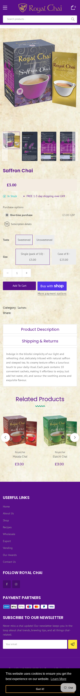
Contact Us (9, 562)
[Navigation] (5, 7)
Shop (6, 520)
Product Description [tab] (40, 329)
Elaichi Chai (60, 456)
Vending (8, 548)
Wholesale (9, 534)
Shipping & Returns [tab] (40, 341)
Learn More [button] (58, 679)
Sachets (21, 307)
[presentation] (5, 437)
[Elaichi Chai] (60, 431)
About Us (8, 513)
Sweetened (24, 240)
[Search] (73, 19)
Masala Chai (20, 456)
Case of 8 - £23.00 (64, 256)
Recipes (7, 527)
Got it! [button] (40, 689)
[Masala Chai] (20, 431)
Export (7, 541)
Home (6, 506)
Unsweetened (44, 240)
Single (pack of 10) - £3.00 (32, 256)
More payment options (52, 293)
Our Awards (10, 555)
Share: (7, 313)
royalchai (20, 452)
